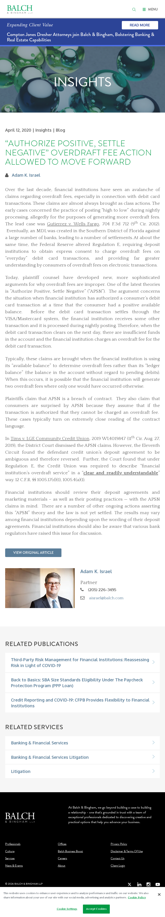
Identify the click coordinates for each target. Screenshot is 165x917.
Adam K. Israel (26, 175)
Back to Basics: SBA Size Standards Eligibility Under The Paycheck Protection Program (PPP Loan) (77, 682)
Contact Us (117, 858)
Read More (140, 25)
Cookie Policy (137, 897)
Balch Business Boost (70, 851)
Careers (62, 858)
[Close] (159, 894)
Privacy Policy (119, 844)
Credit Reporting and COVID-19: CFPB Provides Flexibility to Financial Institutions (80, 702)
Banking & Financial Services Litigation (50, 757)
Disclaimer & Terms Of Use (127, 851)
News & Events (14, 866)
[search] (134, 9)
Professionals (12, 844)
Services (10, 858)
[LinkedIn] (139, 884)
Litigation (21, 771)
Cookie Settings (67, 908)
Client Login (118, 866)
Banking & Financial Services (39, 742)
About (61, 866)
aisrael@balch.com (106, 598)
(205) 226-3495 (102, 589)
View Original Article (33, 552)
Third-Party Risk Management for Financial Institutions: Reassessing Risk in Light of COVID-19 (80, 662)
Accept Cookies (96, 908)
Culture (9, 851)
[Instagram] (148, 884)
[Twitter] (130, 884)
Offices (62, 844)
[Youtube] (158, 884)
